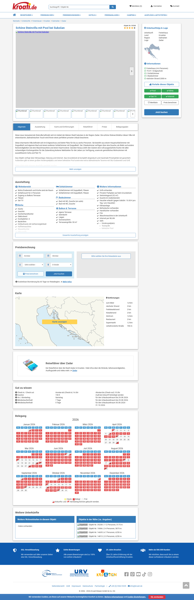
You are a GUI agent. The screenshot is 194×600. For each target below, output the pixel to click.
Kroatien (47, 21)
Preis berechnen (31, 274)
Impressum (76, 586)
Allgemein (22, 127)
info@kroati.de (136, 586)
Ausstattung (40, 127)
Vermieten (157, 6)
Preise (104, 127)
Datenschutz (88, 586)
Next (131, 71)
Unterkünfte (26, 21)
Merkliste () (136, 6)
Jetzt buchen (59, 274)
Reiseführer (88, 127)
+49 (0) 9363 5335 (118, 586)
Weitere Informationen (113, 597)
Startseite (16, 21)
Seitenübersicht (58, 586)
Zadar (64, 21)
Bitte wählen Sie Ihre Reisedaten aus (106, 256)
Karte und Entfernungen (64, 127)
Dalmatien (56, 21)
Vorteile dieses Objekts (163, 84)
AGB (68, 586)
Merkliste (153, 102)
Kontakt (175, 6)
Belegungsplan (122, 127)
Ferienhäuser (37, 21)
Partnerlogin (100, 586)
